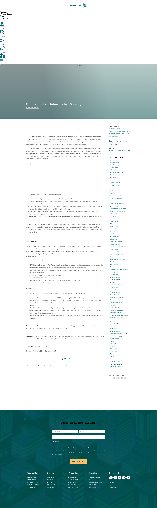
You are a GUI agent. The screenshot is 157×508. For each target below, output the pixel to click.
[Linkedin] (119, 478)
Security (119, 142)
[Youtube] (124, 478)
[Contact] (2, 48)
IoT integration (126, 150)
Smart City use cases (114, 133)
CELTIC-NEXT (43, 347)
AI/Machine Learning (115, 150)
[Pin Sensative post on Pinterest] (120, 378)
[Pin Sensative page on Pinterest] (32, 108)
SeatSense (4, 18)
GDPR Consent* (59, 442)
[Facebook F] (111, 478)
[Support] (2, 40)
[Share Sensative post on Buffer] (125, 378)
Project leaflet (65, 359)
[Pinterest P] (128, 478)
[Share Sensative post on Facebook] (117, 378)
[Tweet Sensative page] (27, 108)
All (110, 160)
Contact (3, 52)
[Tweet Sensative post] (114, 378)
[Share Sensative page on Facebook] (30, 108)
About (2, 28)
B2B (1, 60)
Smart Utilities (125, 133)
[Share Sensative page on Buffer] (38, 108)
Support (3, 44)
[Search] (2, 32)
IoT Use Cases (6, 14)
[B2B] (2, 55)
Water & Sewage (113, 136)
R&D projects (113, 142)
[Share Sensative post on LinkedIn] (122, 378)
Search (2, 36)
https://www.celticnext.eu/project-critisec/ (65, 129)
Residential (112, 131)
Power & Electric (121, 128)
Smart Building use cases (122, 131)
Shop (2, 16)
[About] (2, 24)
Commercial (112, 128)
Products (3, 12)
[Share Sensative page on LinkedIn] (35, 108)
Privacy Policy (101, 447)
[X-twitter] (115, 478)
